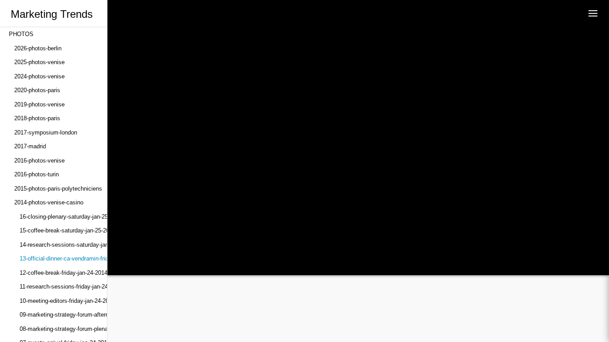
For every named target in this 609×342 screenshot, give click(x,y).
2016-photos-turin (36, 174)
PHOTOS (21, 34)
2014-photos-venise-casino (48, 202)
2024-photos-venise (39, 76)
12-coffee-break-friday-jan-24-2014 (63, 272)
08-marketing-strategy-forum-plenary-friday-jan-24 (63, 329)
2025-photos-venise (39, 62)
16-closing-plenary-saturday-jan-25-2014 (63, 216)
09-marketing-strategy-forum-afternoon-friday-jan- (63, 314)
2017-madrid (30, 146)
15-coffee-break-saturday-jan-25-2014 (63, 230)
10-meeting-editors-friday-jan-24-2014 (63, 300)
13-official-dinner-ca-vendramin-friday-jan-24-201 (63, 258)
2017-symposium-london (45, 132)
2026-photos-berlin (38, 48)
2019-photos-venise (39, 104)
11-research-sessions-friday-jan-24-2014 (63, 286)
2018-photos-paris (37, 118)
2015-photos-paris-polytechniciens (58, 188)
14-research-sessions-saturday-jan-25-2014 (63, 244)
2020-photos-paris (37, 90)
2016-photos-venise (39, 160)
